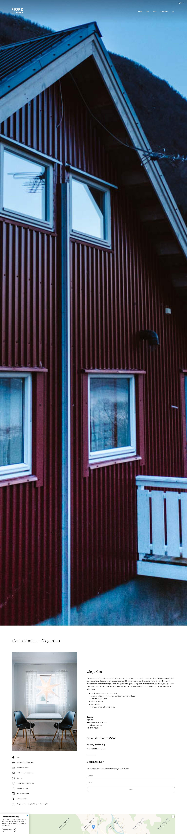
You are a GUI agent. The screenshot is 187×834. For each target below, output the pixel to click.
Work (155, 11)
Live (147, 11)
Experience (164, 11)
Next (131, 789)
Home (140, 11)
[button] (27, 815)
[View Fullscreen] (173, 816)
